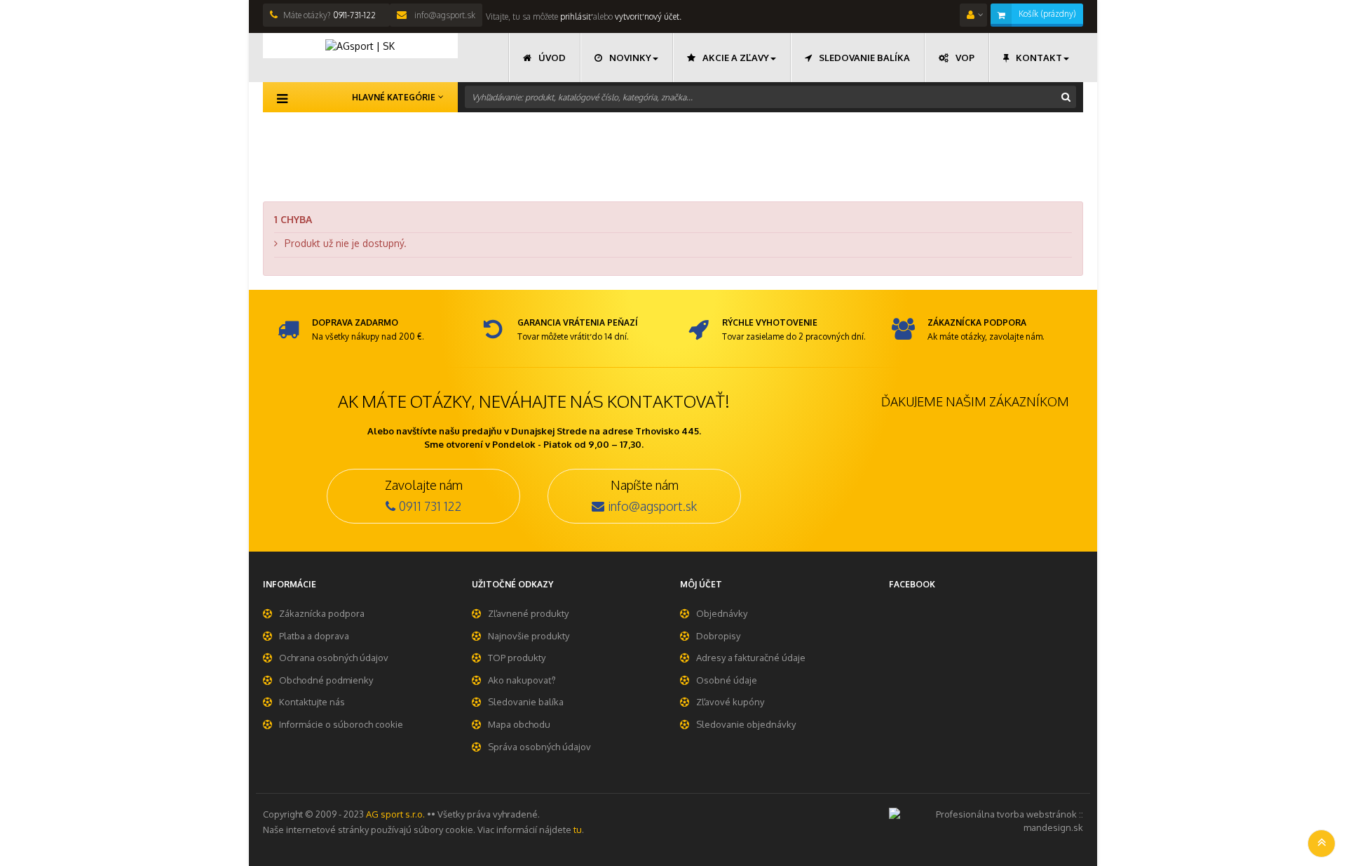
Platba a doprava (314, 635)
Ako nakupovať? (522, 680)
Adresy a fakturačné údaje (750, 657)
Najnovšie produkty (528, 635)
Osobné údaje (726, 680)
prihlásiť (574, 16)
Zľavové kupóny (730, 701)
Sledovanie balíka (526, 701)
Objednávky (721, 613)
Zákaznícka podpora (322, 613)
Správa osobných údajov (539, 746)
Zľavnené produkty (528, 613)
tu (577, 829)
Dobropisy (718, 635)
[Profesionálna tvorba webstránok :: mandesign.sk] (986, 819)
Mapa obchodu (519, 724)
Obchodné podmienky (326, 680)
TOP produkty (516, 657)
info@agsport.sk (443, 15)
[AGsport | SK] (360, 45)
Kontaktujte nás (312, 701)
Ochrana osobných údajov (333, 657)
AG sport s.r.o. (395, 814)
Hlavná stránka (297, 134)
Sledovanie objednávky (746, 724)
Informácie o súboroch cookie (341, 724)
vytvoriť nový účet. (648, 16)
